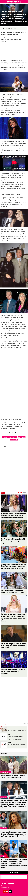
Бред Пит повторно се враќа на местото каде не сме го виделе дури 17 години (13, 591)
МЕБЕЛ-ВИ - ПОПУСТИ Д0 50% (13, 727)
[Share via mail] (18, 432)
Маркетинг (8, 881)
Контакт (12, 881)
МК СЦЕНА (3, 856)
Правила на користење (4, 887)
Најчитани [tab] (25, 492)
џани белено (14, 439)
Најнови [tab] (20, 492)
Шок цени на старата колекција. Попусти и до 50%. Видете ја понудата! (17, 729)
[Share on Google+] (15, 432)
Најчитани (3, 753)
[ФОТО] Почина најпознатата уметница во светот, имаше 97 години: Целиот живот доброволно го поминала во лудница (13, 567)
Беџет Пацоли (21, 437)
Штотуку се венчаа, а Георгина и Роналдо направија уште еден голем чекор (12, 777)
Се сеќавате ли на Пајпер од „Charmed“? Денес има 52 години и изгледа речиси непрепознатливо (13, 541)
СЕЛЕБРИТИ (3, 797)
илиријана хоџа (13, 437)
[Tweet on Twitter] (12, 432)
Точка (3, 28)
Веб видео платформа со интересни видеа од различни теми (16, 745)
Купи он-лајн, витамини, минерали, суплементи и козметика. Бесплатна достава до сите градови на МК (16, 738)
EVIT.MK (9, 734)
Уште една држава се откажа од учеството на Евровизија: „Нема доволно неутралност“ (13, 671)
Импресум (2, 881)
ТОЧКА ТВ (9, 742)
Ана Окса (5, 437)
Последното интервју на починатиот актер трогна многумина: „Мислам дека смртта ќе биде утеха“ (13, 646)
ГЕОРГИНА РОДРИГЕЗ (6, 772)
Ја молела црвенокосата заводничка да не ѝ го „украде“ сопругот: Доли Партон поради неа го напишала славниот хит (13, 515)
